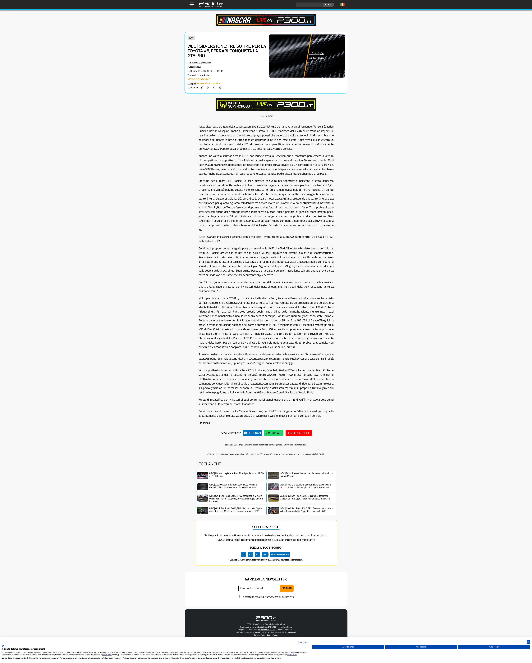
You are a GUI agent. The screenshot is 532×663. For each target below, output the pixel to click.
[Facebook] (202, 87)
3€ (250, 554)
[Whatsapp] (207, 87)
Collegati (192, 83)
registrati (264, 444)
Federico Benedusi (200, 62)
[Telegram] (220, 87)
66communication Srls (266, 629)
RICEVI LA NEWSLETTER (268, 579)
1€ (243, 554)
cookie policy (107, 655)
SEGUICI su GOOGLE (299, 433)
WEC (191, 38)
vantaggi (303, 444)
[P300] (266, 110)
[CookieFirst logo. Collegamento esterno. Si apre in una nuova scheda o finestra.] (3, 646)
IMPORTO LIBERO (280, 554)
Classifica (204, 423)
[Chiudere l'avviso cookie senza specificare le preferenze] (528, 642)
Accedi (255, 444)
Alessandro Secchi (262, 632)
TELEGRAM (254, 433)
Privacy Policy (303, 642)
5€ (257, 554)
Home (262, 116)
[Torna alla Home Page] (209, 6)
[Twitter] (214, 87)
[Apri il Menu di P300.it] (192, 4)
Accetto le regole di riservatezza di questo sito (268, 596)
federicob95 (196, 66)
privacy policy (292, 655)
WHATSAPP (275, 433)
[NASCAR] (266, 25)
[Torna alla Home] (266, 621)
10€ (265, 554)
